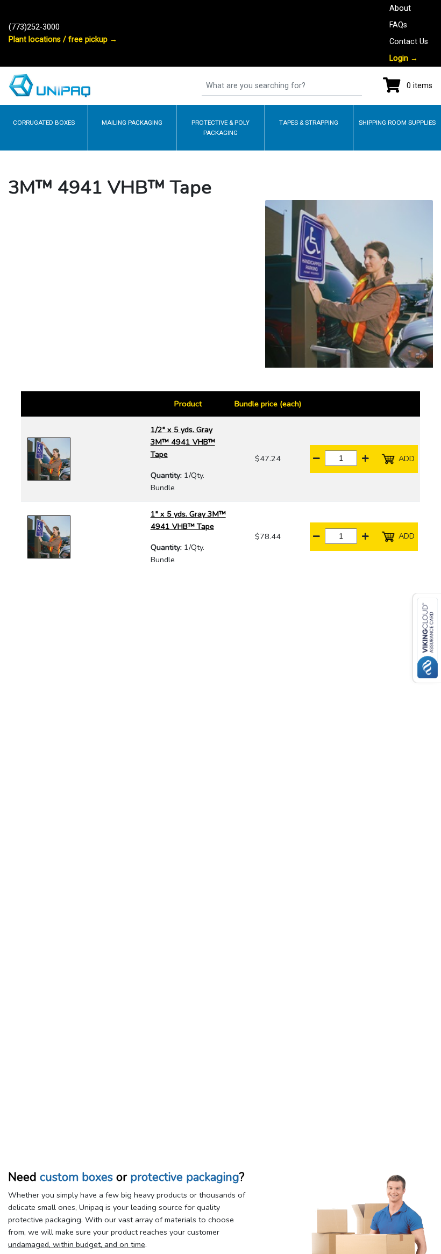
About (400, 8)
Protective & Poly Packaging (220, 127)
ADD (405, 458)
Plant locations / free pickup (63, 39)
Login (403, 58)
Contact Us (408, 41)
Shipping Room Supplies (397, 122)
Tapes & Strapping (308, 122)
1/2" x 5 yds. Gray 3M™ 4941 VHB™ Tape (183, 442)
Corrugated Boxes (44, 122)
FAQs (398, 25)
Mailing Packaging (132, 122)
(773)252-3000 (34, 27)
